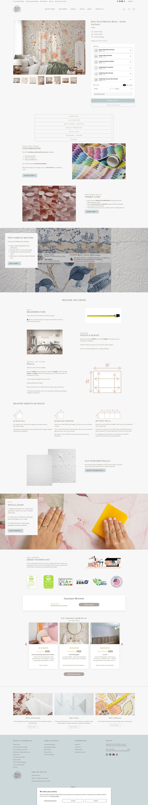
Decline (96, 800)
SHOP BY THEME (50, 9)
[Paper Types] (74, 704)
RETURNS (74, 139)
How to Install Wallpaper (19, 762)
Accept (73, 800)
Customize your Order (19, 757)
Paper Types (16, 744)
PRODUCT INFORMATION (74, 127)
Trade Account (79, 749)
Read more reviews (74, 674)
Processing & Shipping (50, 747)
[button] (131, 50)
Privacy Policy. (55, 796)
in (124, 85)
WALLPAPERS (63, 9)
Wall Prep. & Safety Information (21, 752)
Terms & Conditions (49, 754)
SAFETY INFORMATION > (95, 470)
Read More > (14, 263)
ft (127, 85)
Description (74, 116)
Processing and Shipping (32, 1)
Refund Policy (43, 1)
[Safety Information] (33, 704)
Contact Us (78, 747)
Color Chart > (29, 175)
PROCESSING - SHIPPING (74, 135)
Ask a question (74, 120)
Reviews (51, 1)
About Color (16, 754)
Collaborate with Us (80, 752)
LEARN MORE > (92, 211)
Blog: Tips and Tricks (60, 1)
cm (131, 85)
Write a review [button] (89, 604)
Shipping (93, 40)
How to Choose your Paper (20, 747)
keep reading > (15, 530)
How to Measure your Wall (20, 749)
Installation (74, 131)
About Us (77, 744)
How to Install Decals (18, 764)
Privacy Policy (47, 752)
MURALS (73, 9)
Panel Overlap (17, 759)
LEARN (89, 9)
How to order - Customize (74, 124)
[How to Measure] (115, 704)
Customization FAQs (18, 1)
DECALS (82, 9)
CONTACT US (99, 9)
